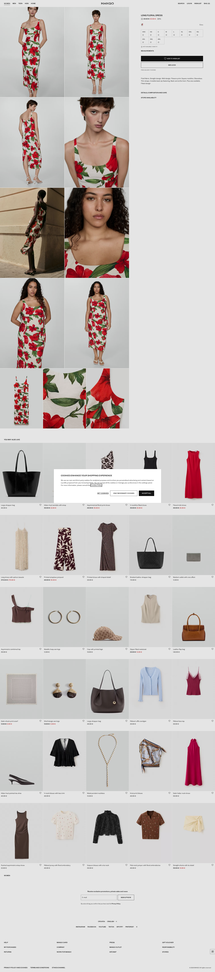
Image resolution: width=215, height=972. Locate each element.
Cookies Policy (96, 485)
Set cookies (103, 493)
